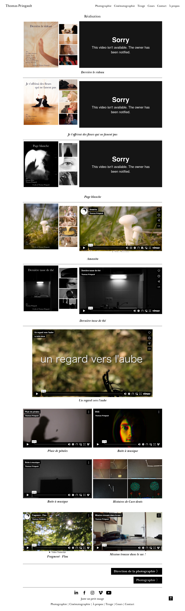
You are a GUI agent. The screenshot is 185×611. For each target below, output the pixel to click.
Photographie (103, 6)
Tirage (141, 6)
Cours (151, 6)
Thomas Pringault (19, 6)
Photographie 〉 (147, 580)
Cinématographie (124, 6)
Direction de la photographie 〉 (136, 571)
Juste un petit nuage (92, 598)
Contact (161, 6)
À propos (174, 6)
